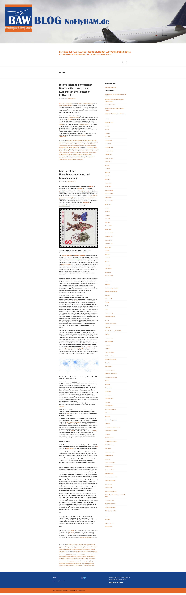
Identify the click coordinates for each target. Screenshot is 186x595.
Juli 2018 (107, 208)
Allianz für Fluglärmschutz (111, 288)
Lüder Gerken (69, 448)
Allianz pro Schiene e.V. (83, 124)
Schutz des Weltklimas (75, 259)
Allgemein (107, 284)
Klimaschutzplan (62, 154)
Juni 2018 (107, 211)
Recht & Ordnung (109, 445)
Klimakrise (107, 384)
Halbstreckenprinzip (110, 370)
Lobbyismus (61, 143)
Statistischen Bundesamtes (66, 105)
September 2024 (109, 122)
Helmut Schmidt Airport (64, 152)
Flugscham (94, 140)
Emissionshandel (76, 554)
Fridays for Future (109, 352)
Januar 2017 (108, 272)
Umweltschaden (71, 159)
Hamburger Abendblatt (77, 558)
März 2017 (107, 265)
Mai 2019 (107, 172)
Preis (68, 413)
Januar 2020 (108, 144)
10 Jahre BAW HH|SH (110, 105)
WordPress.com (81, 590)
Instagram (70, 119)
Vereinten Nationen (79, 255)
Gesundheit (71, 142)
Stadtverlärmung (109, 473)
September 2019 (109, 158)
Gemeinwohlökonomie (64, 142)
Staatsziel (79, 563)
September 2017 (109, 243)
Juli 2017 (107, 250)
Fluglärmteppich (109, 341)
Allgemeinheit (82, 135)
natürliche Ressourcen (110, 409)
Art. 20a (91, 186)
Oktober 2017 (108, 240)
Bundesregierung (68, 149)
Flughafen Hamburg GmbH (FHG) (113, 331)
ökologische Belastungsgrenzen (77, 143)
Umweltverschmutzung (91, 145)
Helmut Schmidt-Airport (86, 142)
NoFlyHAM (67, 143)
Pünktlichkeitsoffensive (111, 441)
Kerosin (67, 546)
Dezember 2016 (109, 275)
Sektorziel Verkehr (79, 157)
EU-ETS (76, 301)
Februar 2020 (108, 140)
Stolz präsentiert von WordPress (61, 590)
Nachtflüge (107, 402)
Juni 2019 (107, 169)
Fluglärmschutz (109, 338)
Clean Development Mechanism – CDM (86, 553)
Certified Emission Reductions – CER (70, 553)
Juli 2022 (107, 129)
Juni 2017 (107, 254)
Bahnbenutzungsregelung (111, 291)
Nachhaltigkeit (78, 156)
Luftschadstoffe (78, 546)
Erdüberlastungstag (110, 316)
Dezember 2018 (109, 190)
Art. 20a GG (82, 551)
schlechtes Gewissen (87, 457)
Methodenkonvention (86, 154)
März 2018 (107, 222)
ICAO (72, 431)
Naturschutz (108, 412)
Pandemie (107, 434)
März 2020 (107, 136)
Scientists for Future (110, 452)
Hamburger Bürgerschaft (111, 373)
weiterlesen (62, 137)
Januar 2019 (108, 186)
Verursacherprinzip (79, 159)
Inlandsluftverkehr (77, 152)
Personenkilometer (71, 157)
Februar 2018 (108, 226)
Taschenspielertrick (88, 157)
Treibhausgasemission (89, 563)
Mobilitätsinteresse (74, 117)
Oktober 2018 (108, 197)
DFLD (106, 309)
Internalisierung (85, 152)
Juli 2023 (107, 126)
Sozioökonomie (108, 466)
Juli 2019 (107, 165)
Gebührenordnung (109, 355)
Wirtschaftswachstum (64, 205)
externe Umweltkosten (77, 140)
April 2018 (107, 218)
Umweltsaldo (83, 145)
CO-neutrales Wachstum (73, 422)
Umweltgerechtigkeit (74, 145)
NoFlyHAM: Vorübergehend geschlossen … (115, 113)
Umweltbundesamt (63, 159)
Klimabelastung (92, 558)
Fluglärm (89, 140)
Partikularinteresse (109, 437)
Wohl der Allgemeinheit (74, 147)
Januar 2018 (108, 229)
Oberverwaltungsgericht (111, 420)
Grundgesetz (68, 558)
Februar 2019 (108, 183)
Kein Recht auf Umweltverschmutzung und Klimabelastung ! (74, 174)
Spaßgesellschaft (109, 470)
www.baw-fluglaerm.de (110, 87)
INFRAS (61, 124)
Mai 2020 (107, 133)
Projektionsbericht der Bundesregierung (73, 348)
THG (83, 563)
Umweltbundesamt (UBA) (64, 145)
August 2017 (108, 247)
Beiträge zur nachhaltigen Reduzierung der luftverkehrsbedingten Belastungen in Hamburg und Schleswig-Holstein (95, 53)
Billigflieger (107, 295)
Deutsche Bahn (85, 149)
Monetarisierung (63, 130)
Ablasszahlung (90, 147)
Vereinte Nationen (79, 565)
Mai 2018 (107, 215)
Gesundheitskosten (87, 150)
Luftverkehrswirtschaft (85, 560)
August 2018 (108, 204)
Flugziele (107, 348)
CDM (67, 280)
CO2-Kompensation (77, 149)
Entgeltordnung (109, 313)
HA (84, 445)
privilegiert (61, 406)
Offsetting (89, 156)
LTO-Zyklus (108, 395)
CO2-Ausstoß (69, 140)
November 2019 (109, 151)
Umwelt (80, 188)
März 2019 (107, 179)
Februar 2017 (108, 268)
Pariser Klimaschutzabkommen (89, 561)
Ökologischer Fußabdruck (89, 143)
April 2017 (107, 261)
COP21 (88, 346)
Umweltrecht (86, 202)
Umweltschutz (68, 549)
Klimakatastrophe (92, 152)
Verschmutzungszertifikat (89, 565)
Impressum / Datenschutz (59, 581)
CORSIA (95, 431)
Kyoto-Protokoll (70, 560)
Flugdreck (85, 140)
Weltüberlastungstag (63, 147)
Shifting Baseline (83, 547)
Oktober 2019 (108, 154)
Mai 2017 (107, 258)
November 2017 (109, 236)
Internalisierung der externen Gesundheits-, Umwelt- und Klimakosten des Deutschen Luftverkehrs (75, 90)
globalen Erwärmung (66, 264)
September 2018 (109, 201)
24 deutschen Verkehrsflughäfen (85, 103)
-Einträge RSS (109, 523)
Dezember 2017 (109, 233)
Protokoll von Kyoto (67, 255)
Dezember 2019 (109, 147)
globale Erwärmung (91, 556)
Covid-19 (107, 306)
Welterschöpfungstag (110, 503)
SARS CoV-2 (108, 448)
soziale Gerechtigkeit (110, 462)
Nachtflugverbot (109, 405)
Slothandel (107, 459)
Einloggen (107, 519)
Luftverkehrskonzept (77, 154)
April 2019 (107, 176)
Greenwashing (78, 142)
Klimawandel (95, 142)
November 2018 (109, 193)
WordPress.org (108, 526)
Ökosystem (80, 561)
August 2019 (108, 161)
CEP (97, 446)
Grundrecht (62, 191)
